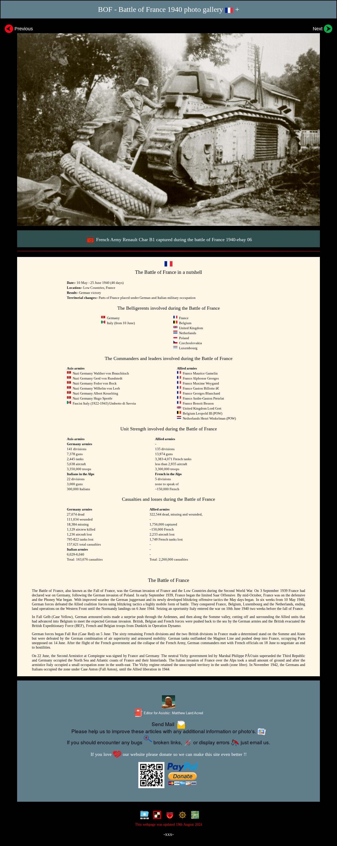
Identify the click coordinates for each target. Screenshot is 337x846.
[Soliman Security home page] (168, 816)
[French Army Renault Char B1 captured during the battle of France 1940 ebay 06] (168, 124)
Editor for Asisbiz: (173, 713)
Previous (23, 28)
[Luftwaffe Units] (156, 816)
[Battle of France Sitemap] (143, 816)
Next (318, 28)
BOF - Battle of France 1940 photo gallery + (168, 9)
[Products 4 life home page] (194, 816)
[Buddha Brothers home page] (181, 816)
